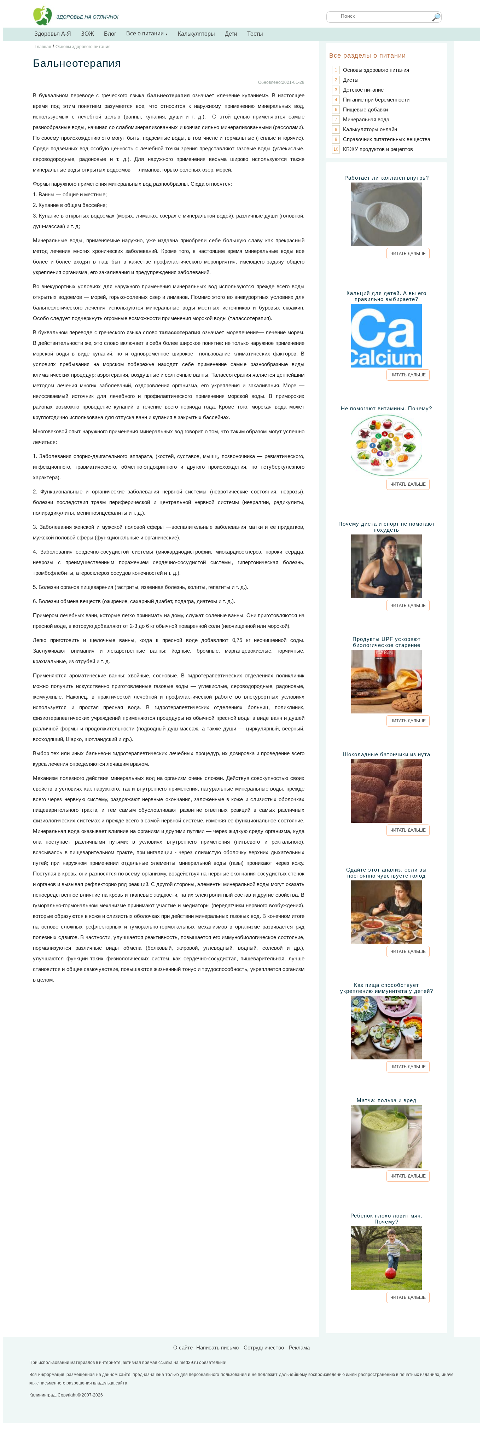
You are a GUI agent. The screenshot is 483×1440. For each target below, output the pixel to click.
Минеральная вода (366, 119)
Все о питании (147, 33)
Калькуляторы (196, 34)
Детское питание (363, 90)
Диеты (351, 80)
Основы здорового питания (376, 70)
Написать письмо (217, 1347)
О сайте (183, 1347)
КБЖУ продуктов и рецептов (378, 149)
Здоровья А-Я (52, 34)
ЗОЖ (87, 34)
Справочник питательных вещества (386, 139)
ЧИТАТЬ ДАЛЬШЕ (408, 253)
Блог (110, 34)
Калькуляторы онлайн (370, 129)
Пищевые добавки (365, 109)
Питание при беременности (376, 100)
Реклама (299, 1347)
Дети (231, 34)
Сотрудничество (264, 1347)
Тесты (255, 34)
